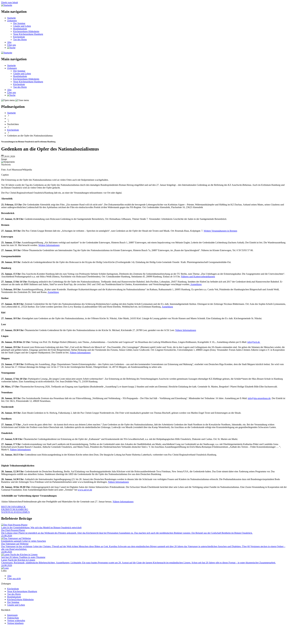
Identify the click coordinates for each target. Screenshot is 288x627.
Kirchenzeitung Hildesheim (26, 31)
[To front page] (5, 568)
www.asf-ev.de (85, 489)
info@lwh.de (253, 342)
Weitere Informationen (49, 245)
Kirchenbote (19, 37)
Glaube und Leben (22, 26)
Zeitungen (12, 20)
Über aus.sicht (14, 578)
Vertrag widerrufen (16, 620)
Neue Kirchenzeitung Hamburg (28, 34)
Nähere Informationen (185, 330)
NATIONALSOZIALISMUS (15, 512)
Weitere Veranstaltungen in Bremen (220, 231)
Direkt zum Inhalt (9, 2)
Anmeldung (196, 284)
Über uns (11, 45)
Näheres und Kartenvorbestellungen (198, 276)
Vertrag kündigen (15, 623)
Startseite (11, 18)
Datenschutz (13, 618)
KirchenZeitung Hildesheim (20, 599)
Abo (9, 42)
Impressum (12, 615)
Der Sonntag (19, 23)
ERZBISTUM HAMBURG (14, 509)
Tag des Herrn (20, 39)
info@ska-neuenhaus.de (259, 398)
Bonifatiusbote (20, 28)
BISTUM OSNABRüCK (13, 506)
